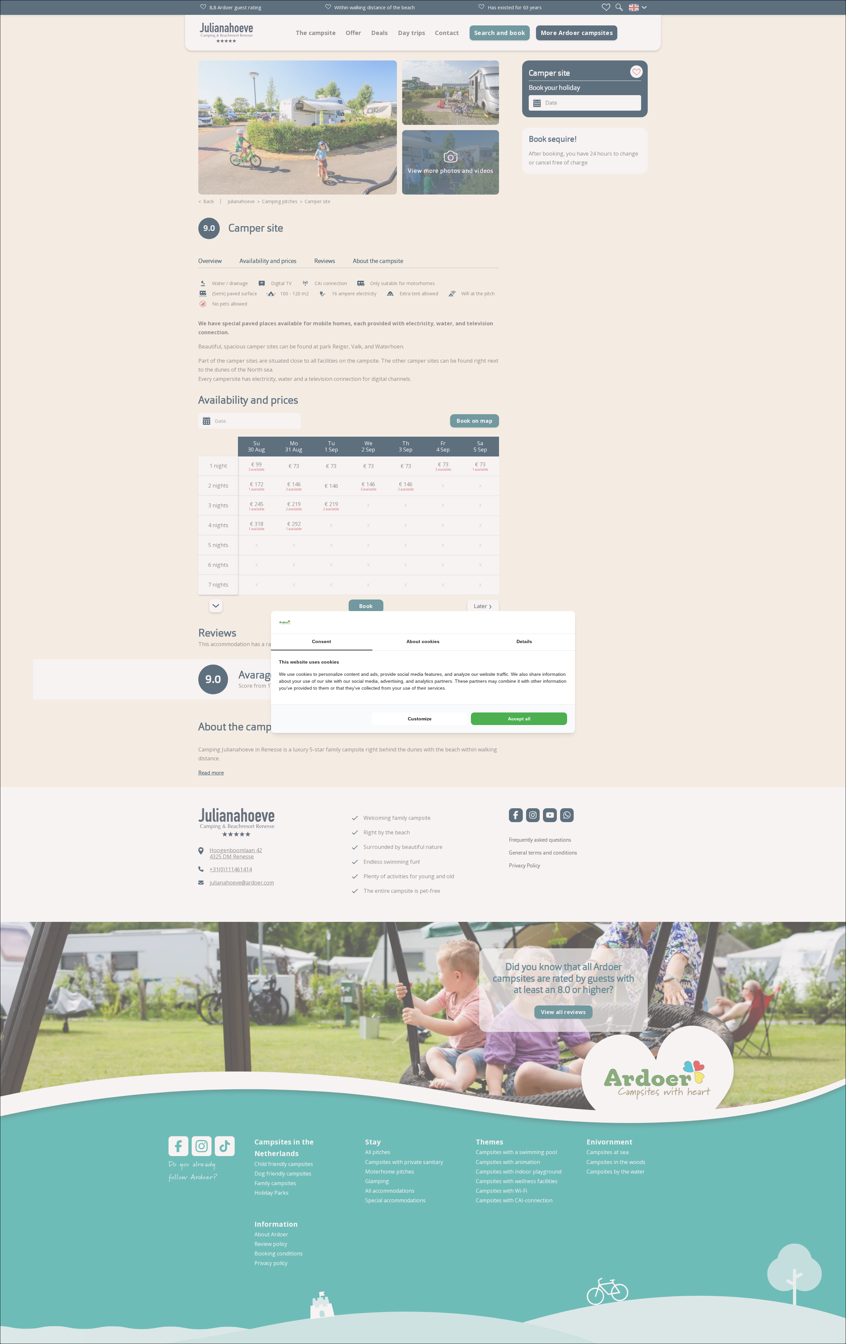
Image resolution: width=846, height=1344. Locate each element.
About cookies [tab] (423, 641)
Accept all (519, 718)
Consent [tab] (321, 641)
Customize (420, 718)
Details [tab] (524, 641)
